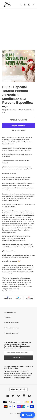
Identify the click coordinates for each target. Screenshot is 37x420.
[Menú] (33, 4)
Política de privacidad (11, 333)
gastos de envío (10, 110)
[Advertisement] (18, 28)
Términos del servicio (11, 322)
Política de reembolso (11, 328)
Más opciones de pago (18, 130)
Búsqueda (7, 317)
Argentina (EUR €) (18, 389)
